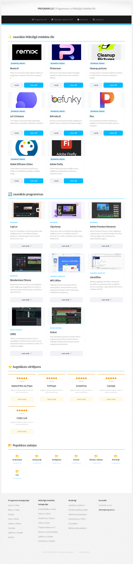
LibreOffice (95, 277)
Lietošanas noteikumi (76, 505)
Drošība (11, 514)
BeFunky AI (55, 116)
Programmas (39, 19)
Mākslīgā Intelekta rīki (62, 19)
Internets (11, 528)
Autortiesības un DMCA (77, 519)
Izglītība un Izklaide (15, 532)
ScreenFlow (81, 385)
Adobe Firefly (56, 164)
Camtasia (111, 385)
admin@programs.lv (107, 510)
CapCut (13, 226)
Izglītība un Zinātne (45, 536)
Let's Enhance (17, 116)
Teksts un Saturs (44, 513)
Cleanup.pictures (98, 68)
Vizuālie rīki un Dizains (46, 518)
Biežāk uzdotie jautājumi (77, 528)
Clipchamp (55, 226)
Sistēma (11, 537)
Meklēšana (99, 19)
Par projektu (73, 523)
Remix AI (14, 68)
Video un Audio (44, 523)
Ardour (53, 332)
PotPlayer (51, 385)
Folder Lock (22, 418)
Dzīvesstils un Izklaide (46, 541)
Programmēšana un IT (46, 527)
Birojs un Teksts (14, 510)
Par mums (83, 19)
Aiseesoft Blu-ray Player (22, 385)
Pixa (92, 116)
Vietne (32, 85)
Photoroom (55, 68)
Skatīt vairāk (22, 399)
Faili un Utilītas (13, 519)
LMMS (13, 334)
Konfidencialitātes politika (78, 510)
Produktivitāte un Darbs (47, 509)
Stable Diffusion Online (21, 164)
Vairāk (17, 85)
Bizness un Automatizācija (48, 532)
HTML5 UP (86, 552)
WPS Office (55, 280)
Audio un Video (13, 505)
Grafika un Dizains (14, 523)
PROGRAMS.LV (66, 8)
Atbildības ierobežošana (77, 514)
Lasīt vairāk (25, 246)
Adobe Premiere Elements (103, 226)
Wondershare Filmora (20, 280)
